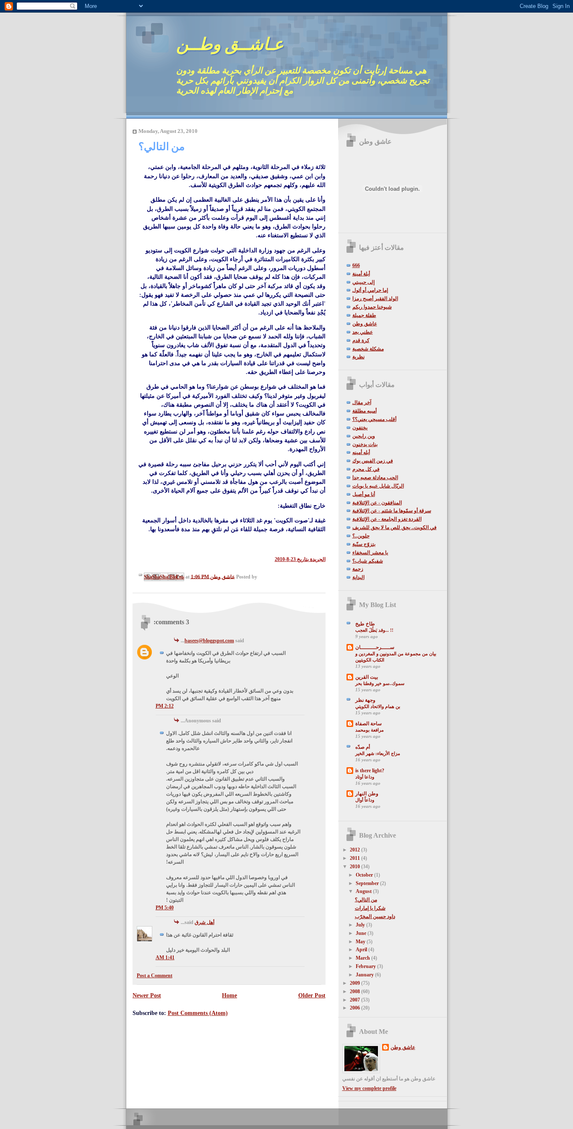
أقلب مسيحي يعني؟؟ (374, 419)
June (361, 933)
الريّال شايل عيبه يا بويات (378, 486)
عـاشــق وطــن (230, 44)
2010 (355, 866)
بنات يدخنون (365, 444)
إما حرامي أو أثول (370, 290)
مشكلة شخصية (368, 349)
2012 (355, 850)
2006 (355, 1008)
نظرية (358, 357)
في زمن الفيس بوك (372, 461)
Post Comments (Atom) (198, 1013)
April (362, 950)
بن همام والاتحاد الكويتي (377, 706)
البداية (358, 577)
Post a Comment (154, 975)
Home (229, 995)
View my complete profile (369, 1088)
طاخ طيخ (365, 624)
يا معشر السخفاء (370, 552)
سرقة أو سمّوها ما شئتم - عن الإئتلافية (391, 511)
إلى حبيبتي (363, 282)
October (365, 875)
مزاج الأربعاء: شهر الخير (377, 753)
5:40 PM (165, 908)
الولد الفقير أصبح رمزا (375, 298)
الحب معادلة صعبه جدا (375, 477)
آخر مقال (361, 402)
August (364, 891)
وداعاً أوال (364, 799)
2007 (355, 1000)
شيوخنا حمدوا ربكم (372, 307)
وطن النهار (366, 794)
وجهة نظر (365, 700)
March (363, 958)
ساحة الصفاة (368, 724)
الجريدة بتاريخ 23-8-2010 (300, 559)
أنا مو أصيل (363, 494)
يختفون (359, 428)
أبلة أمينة (361, 274)
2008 (355, 991)
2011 (355, 858)
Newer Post (147, 995)
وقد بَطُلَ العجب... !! (374, 630)
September (368, 883)
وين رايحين (363, 436)
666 (356, 265)
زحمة (357, 569)
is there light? (369, 770)
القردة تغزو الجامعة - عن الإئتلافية (387, 519)
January (365, 975)
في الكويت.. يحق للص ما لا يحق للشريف (394, 527)
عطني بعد (362, 332)
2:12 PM (165, 706)
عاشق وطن (364, 324)
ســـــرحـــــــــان (374, 647)
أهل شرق (204, 922)
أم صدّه (362, 747)
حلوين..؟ (361, 536)
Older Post (312, 995)
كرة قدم (361, 340)
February (366, 966)
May (361, 942)
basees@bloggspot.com (209, 641)
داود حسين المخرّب (375, 916)
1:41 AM (165, 957)
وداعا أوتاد (364, 776)
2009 (355, 983)
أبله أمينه (361, 452)
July (361, 925)
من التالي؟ (366, 900)
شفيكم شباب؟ (367, 561)
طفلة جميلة (364, 315)
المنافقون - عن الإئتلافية (377, 503)
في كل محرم (366, 469)
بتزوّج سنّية (363, 544)
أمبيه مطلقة (364, 411)
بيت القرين (366, 677)
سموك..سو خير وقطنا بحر (379, 683)
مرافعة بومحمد (369, 729)
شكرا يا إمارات (370, 908)
